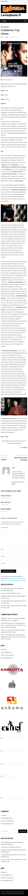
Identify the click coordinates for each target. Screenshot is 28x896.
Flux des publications (6, 652)
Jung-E (14, 632)
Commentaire (5, 527)
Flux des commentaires (7, 655)
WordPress (18, 893)
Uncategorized (5, 27)
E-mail (3, 556)
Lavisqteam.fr (11, 15)
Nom (2, 549)
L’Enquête (15, 620)
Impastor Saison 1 (6, 496)
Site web (3, 563)
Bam (23, 893)
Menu (4, 21)
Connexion (4, 649)
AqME (6, 37)
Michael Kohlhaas (6, 509)
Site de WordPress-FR (7, 658)
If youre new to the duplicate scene (10, 593)
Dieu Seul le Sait (5, 502)
